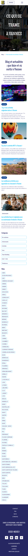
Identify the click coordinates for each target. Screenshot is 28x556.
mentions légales (14, 551)
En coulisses (5, 237)
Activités (4, 246)
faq (15, 511)
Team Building (5, 254)
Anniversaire (5, 241)
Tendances (5, 263)
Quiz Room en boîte (14, 543)
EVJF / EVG (5, 259)
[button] (24, 2)
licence (14, 549)
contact (15, 508)
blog (15, 514)
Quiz (3, 250)
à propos (15, 516)
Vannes (11, 2)
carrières (14, 546)
